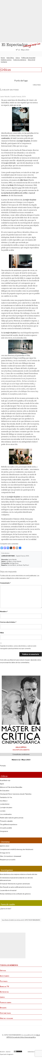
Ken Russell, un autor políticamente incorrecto (16, 887)
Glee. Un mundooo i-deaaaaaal (10, 856)
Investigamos (4, 976)
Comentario (5, 583)
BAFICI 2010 (4, 846)
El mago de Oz (5, 853)
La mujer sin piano (6, 807)
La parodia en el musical (8, 890)
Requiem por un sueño (7, 860)
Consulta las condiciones (21, 754)
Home (3, 57)
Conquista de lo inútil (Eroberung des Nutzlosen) (16, 849)
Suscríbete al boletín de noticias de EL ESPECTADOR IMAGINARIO (21, 920)
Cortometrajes (5, 1013)
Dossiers (3, 1008)
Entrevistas (4, 992)
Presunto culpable (6, 821)
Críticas (3, 970)
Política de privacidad (28, 57)
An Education (4, 791)
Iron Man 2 (3, 801)
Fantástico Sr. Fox (6, 797)
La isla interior (4, 804)
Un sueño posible (6, 828)
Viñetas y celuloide (6, 1018)
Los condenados (6, 814)
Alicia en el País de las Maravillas (11, 787)
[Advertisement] (21, 21)
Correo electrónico (8, 622)
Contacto (4, 62)
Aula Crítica (10, 57)
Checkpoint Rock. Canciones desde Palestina (15, 794)
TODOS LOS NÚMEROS (9, 965)
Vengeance (4, 831)
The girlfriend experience (8, 824)
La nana (2, 811)
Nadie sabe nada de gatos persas (11, 818)
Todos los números (19, 60)
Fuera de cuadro (5, 1002)
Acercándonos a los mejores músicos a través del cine (18, 874)
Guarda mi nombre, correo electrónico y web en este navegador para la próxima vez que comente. (18, 647)
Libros (18, 57)
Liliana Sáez (37, 85)
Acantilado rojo (5, 780)
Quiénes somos (6, 60)
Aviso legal (31, 60)
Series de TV (4, 986)
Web (2, 633)
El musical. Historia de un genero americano (15, 884)
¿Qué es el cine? (5, 909)
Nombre (4, 611)
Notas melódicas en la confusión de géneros (15, 894)
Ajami (2, 784)
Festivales (3, 981)
